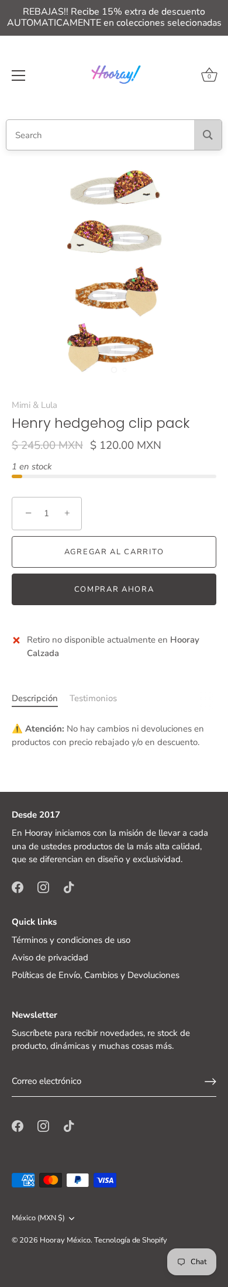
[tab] (41, 698)
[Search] (208, 135)
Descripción (35, 698)
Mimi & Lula (34, 405)
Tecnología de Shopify (130, 1240)
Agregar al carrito (114, 552)
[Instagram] (43, 887)
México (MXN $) (38, 1218)
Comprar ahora (114, 589)
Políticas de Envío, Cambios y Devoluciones (95, 975)
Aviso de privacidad (50, 957)
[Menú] (19, 75)
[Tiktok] (69, 887)
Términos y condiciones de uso (71, 940)
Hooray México (65, 1240)
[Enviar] (210, 1081)
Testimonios (93, 698)
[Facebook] (17, 887)
